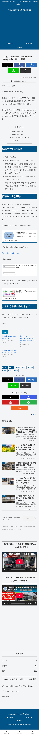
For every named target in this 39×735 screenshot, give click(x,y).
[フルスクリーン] (35, 570)
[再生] (4, 570)
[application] (19, 562)
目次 (16, 127)
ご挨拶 (31, 367)
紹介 (11, 370)
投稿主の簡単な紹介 (18, 131)
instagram (29, 717)
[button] (25, 70)
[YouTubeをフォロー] (10, 402)
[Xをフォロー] (10, 397)
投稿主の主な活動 (17, 134)
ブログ (6, 367)
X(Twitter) (10, 717)
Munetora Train (21, 367)
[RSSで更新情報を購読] (19, 408)
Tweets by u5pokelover (10, 253)
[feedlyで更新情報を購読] (28, 402)
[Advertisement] (19, 28)
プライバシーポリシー (10, 691)
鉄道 (12, 367)
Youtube (19, 720)
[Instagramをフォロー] (28, 397)
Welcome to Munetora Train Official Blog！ (17, 686)
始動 (5, 370)
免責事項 (5, 696)
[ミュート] (31, 570)
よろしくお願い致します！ (20, 137)
